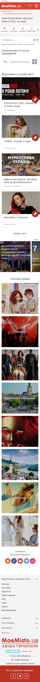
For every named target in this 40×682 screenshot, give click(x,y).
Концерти (22, 31)
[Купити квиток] (35, 99)
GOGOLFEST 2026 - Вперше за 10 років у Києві (20, 104)
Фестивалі (13, 31)
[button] (38, 30)
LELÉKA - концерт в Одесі (17, 141)
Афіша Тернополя (7, 11)
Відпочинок (32, 31)
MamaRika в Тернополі (16, 217)
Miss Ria (5, 633)
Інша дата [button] (4, 31)
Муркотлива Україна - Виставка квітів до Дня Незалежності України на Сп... (20, 181)
